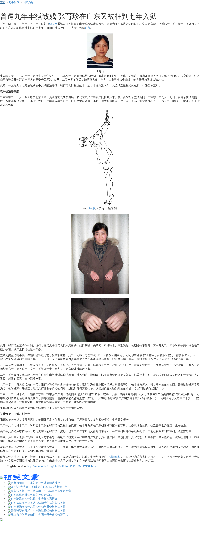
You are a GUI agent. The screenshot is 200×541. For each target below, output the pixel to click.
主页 (2, 2)
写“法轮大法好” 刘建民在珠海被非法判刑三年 (39, 487)
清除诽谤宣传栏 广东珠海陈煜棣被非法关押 (38, 510)
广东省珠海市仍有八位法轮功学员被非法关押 (38, 503)
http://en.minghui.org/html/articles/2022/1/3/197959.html (61, 466)
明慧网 (53, 24)
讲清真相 (114, 456)
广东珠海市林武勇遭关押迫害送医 (31, 495)
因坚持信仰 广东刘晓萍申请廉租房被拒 (35, 483)
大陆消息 (28, 2)
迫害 (87, 27)
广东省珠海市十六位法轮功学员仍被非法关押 (38, 506)
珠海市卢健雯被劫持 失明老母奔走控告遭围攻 (39, 514)
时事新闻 (14, 2)
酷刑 (92, 208)
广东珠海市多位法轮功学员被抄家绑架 (34, 498)
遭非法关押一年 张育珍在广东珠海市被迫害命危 (41, 491)
